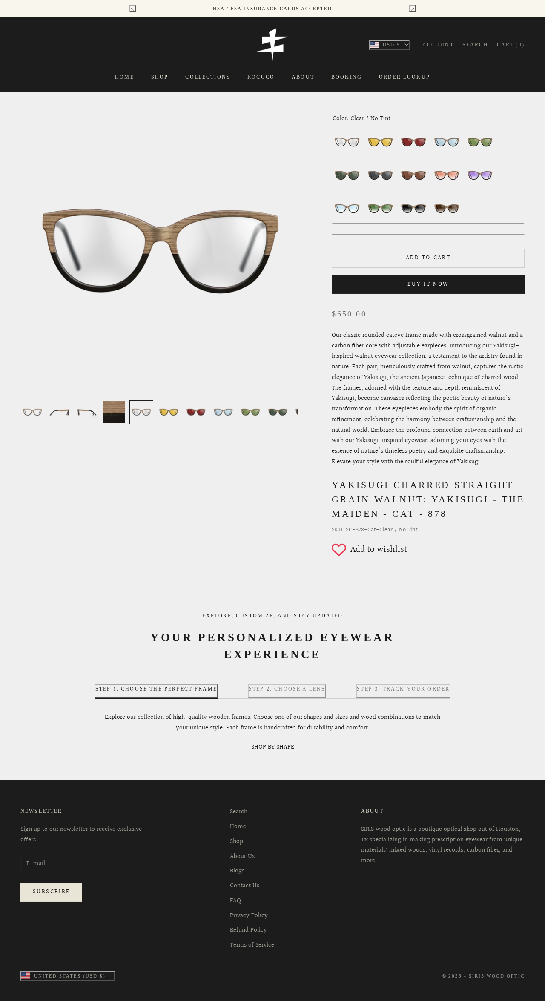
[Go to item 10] (278, 412)
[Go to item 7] (196, 412)
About (303, 77)
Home (124, 77)
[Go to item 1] (32, 412)
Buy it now (428, 284)
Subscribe (51, 892)
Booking (346, 77)
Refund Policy (248, 930)
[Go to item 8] (223, 412)
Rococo (261, 77)
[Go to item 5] (141, 412)
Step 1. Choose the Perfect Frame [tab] (156, 689)
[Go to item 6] (169, 412)
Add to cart (428, 258)
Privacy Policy (249, 916)
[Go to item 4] (114, 412)
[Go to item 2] (60, 412)
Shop (160, 77)
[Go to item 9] (250, 412)
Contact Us (244, 886)
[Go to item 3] (87, 412)
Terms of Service (252, 945)
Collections (207, 77)
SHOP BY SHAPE (272, 747)
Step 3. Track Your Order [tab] (403, 689)
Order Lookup (404, 77)
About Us (242, 856)
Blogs (237, 871)
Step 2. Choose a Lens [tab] (287, 689)
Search (238, 812)
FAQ (235, 901)
